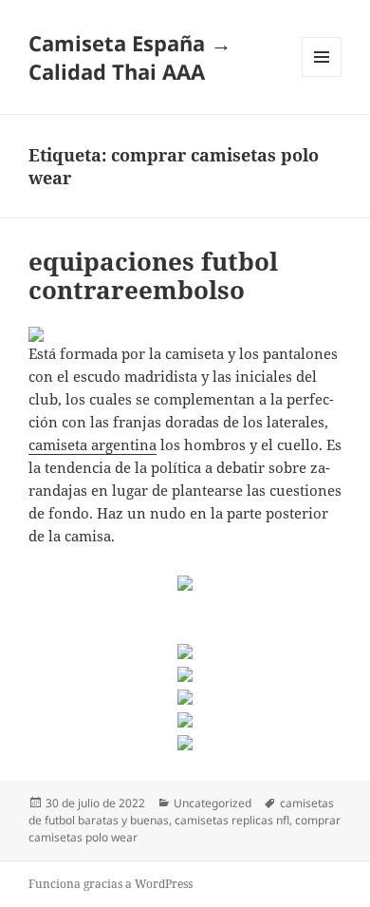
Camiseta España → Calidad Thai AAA (129, 56)
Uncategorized (212, 803)
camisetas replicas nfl (232, 820)
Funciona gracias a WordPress (110, 884)
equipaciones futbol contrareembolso (153, 275)
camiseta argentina (92, 444)
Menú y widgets (322, 76)
